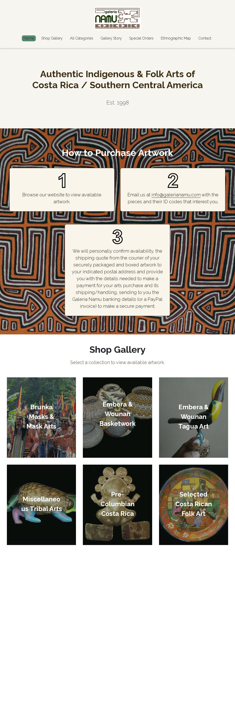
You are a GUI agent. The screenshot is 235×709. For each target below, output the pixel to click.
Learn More (26, 690)
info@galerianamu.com (176, 195)
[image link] (117, 18)
